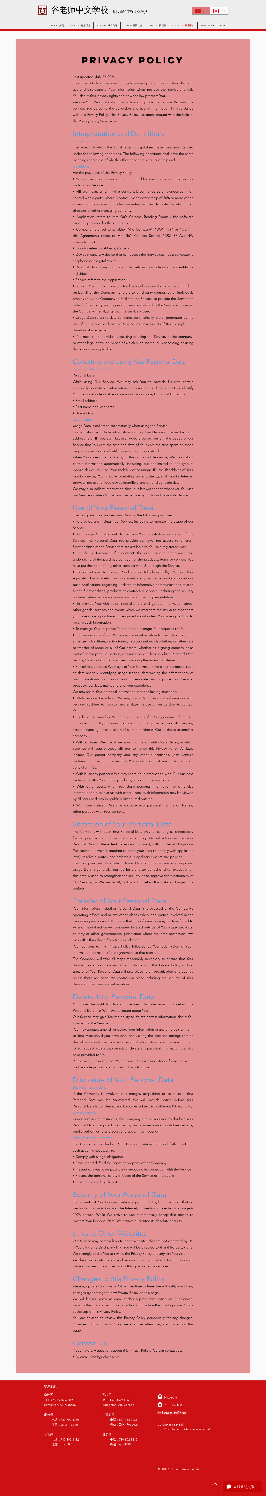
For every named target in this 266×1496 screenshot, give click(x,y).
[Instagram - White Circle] (160, 1396)
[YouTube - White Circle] (160, 1404)
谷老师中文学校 (79, 9)
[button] (133, 25)
